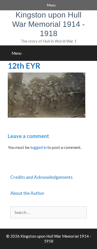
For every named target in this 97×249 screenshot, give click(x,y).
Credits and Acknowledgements (41, 177)
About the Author (27, 193)
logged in (38, 147)
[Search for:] (48, 212)
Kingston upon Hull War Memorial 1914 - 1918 (48, 24)
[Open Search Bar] (91, 53)
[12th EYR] (46, 116)
